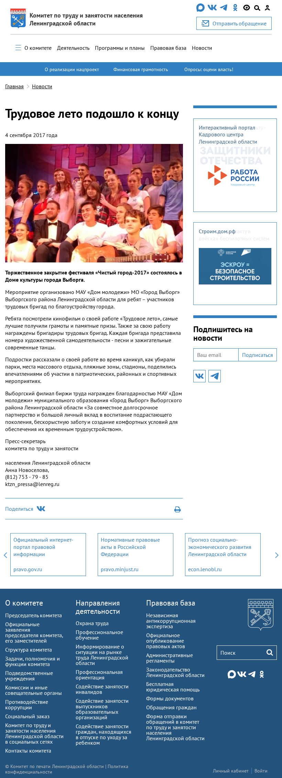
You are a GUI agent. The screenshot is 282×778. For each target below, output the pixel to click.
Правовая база (168, 47)
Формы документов (170, 698)
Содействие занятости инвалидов (102, 689)
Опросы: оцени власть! (208, 69)
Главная (14, 86)
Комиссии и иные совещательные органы (33, 690)
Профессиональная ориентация (99, 674)
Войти (261, 771)
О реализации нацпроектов (72, 72)
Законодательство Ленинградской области (175, 672)
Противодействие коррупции (26, 704)
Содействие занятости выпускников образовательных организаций (102, 709)
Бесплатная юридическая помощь (172, 686)
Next (276, 554)
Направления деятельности (98, 607)
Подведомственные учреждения (29, 675)
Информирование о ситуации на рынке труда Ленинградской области (102, 654)
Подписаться (257, 354)
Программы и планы (120, 47)
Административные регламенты (169, 658)
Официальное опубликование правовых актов (165, 641)
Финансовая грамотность (140, 69)
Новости (202, 47)
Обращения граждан (171, 707)
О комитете (38, 47)
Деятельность (73, 47)
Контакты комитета (28, 750)
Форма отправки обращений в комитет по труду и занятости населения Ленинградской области (175, 727)
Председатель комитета (33, 615)
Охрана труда (92, 623)
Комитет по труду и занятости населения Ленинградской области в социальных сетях (34, 733)
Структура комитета (28, 649)
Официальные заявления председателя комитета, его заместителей (34, 632)
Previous (5, 554)
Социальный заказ (27, 716)
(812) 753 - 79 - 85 (26, 476)
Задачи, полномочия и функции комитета (32, 661)
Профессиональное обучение (99, 635)
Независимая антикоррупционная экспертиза (171, 621)
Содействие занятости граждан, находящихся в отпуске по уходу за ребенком (103, 734)
